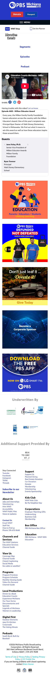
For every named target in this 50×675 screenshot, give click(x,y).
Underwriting (30, 514)
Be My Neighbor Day (33, 503)
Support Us (29, 474)
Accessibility (8, 509)
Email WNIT (7, 523)
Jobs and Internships (11, 502)
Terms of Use (10, 657)
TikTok (5, 480)
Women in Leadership (12, 611)
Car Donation (30, 482)
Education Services (10, 545)
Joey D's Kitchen (9, 622)
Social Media (8, 563)
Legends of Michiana (11, 608)
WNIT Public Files (10, 511)
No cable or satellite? (11, 566)
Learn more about (31, 14)
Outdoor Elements (10, 620)
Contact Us (7, 520)
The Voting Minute (10, 627)
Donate (28, 484)
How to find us (9, 528)
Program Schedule (10, 577)
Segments (25, 46)
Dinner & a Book (9, 594)
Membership (30, 486)
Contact (24, 670)
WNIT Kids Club (31, 500)
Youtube (6, 473)
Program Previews (10, 575)
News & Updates (10, 514)
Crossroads (7, 625)
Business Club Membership (30, 518)
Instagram (7, 478)
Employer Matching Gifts (35, 512)
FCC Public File (28, 659)
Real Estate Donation (34, 479)
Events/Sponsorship (33, 491)
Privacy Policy (24, 657)
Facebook (7, 476)
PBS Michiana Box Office (35, 528)
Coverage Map (9, 556)
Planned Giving (31, 477)
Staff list (6, 525)
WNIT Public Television (25, 10)
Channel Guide (9, 547)
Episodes (25, 56)
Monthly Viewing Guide (12, 580)
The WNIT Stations (10, 542)
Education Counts (25, 36)
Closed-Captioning (10, 561)
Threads (6, 483)
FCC (18, 670)
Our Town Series (9, 601)
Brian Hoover (28, 664)
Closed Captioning (30, 670)
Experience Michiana (11, 598)
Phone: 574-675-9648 (11, 530)
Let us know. (33, 108)
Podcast (25, 66)
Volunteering (8, 504)
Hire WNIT (7, 506)
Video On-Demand (10, 582)
